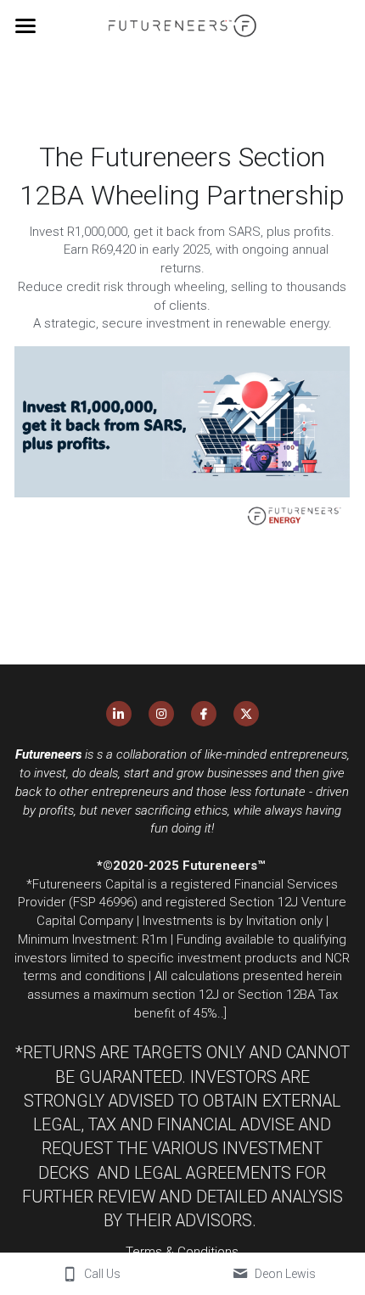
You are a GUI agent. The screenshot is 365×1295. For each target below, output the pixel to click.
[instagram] (161, 713)
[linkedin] (119, 713)
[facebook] (203, 713)
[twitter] (246, 713)
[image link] (182, 24)
